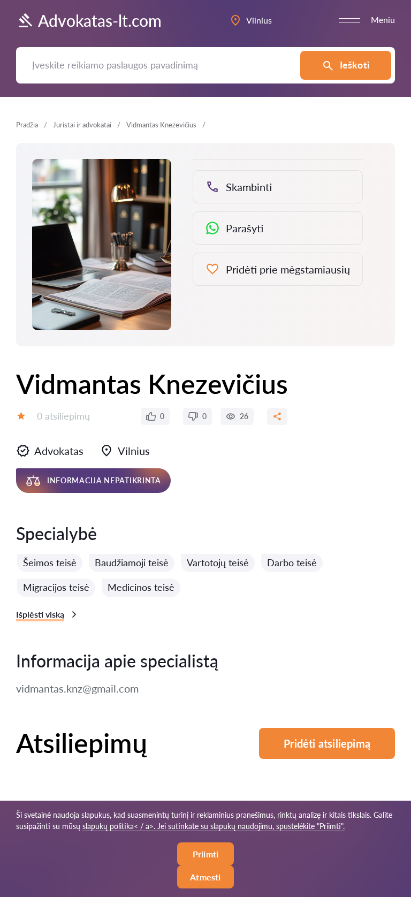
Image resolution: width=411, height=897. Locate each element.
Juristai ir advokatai (82, 124)
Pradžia (27, 124)
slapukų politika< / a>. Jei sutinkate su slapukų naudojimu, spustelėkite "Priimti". (213, 826)
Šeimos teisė (50, 562)
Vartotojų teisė (218, 562)
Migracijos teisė (56, 587)
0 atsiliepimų (63, 416)
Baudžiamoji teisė (132, 562)
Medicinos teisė (141, 587)
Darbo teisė (292, 562)
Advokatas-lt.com (100, 20)
